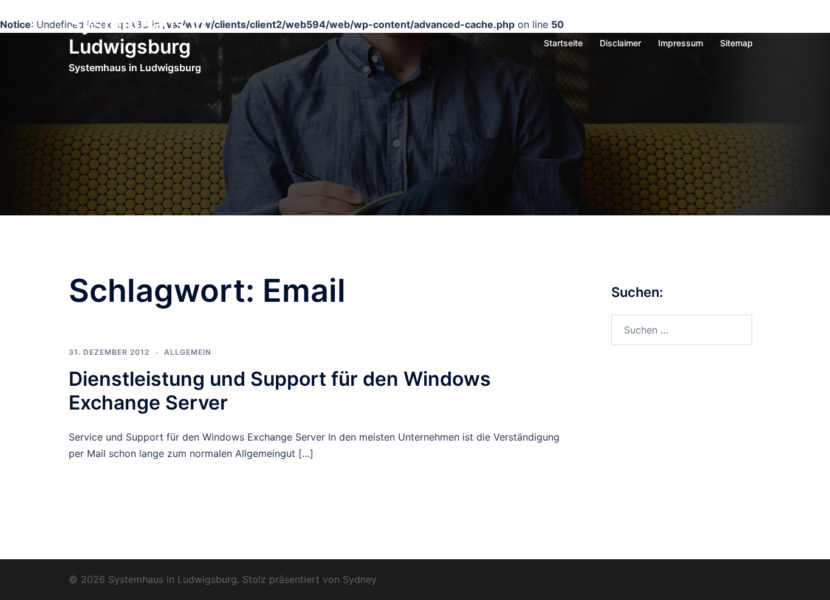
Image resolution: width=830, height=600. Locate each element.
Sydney (360, 579)
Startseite (563, 43)
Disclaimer (620, 43)
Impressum (680, 43)
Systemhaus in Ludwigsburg (138, 35)
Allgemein (187, 352)
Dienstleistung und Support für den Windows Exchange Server (280, 390)
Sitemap (736, 43)
